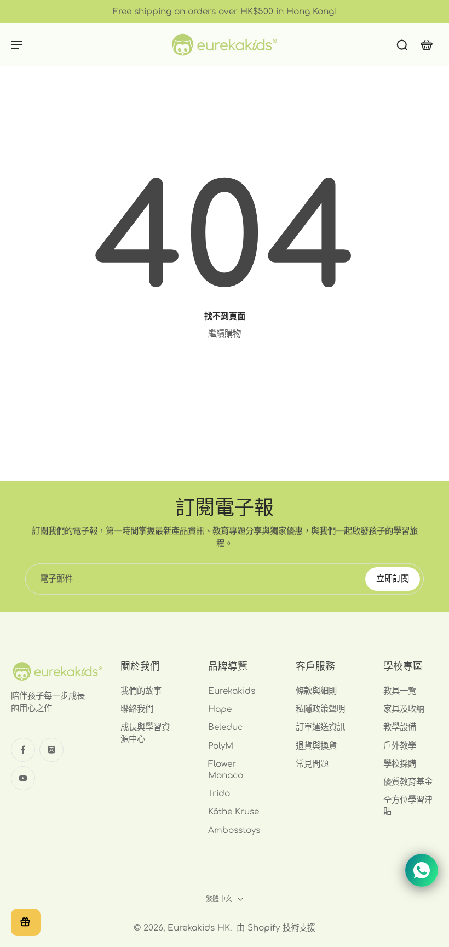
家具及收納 (403, 709)
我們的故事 (141, 691)
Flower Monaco (225, 769)
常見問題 (312, 764)
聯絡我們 (136, 709)
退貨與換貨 (316, 746)
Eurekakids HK (199, 928)
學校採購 (399, 764)
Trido (219, 793)
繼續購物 (224, 334)
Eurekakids (231, 691)
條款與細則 (316, 691)
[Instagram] (51, 750)
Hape (220, 709)
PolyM (220, 746)
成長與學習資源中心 (145, 733)
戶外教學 (399, 746)
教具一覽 (399, 691)
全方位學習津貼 (408, 806)
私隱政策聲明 (320, 709)
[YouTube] (23, 778)
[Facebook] (23, 750)
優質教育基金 (408, 782)
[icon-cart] (426, 45)
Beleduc (225, 727)
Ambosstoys (234, 830)
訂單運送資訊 (320, 727)
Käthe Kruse (233, 812)
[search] (402, 44)
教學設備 (399, 727)
